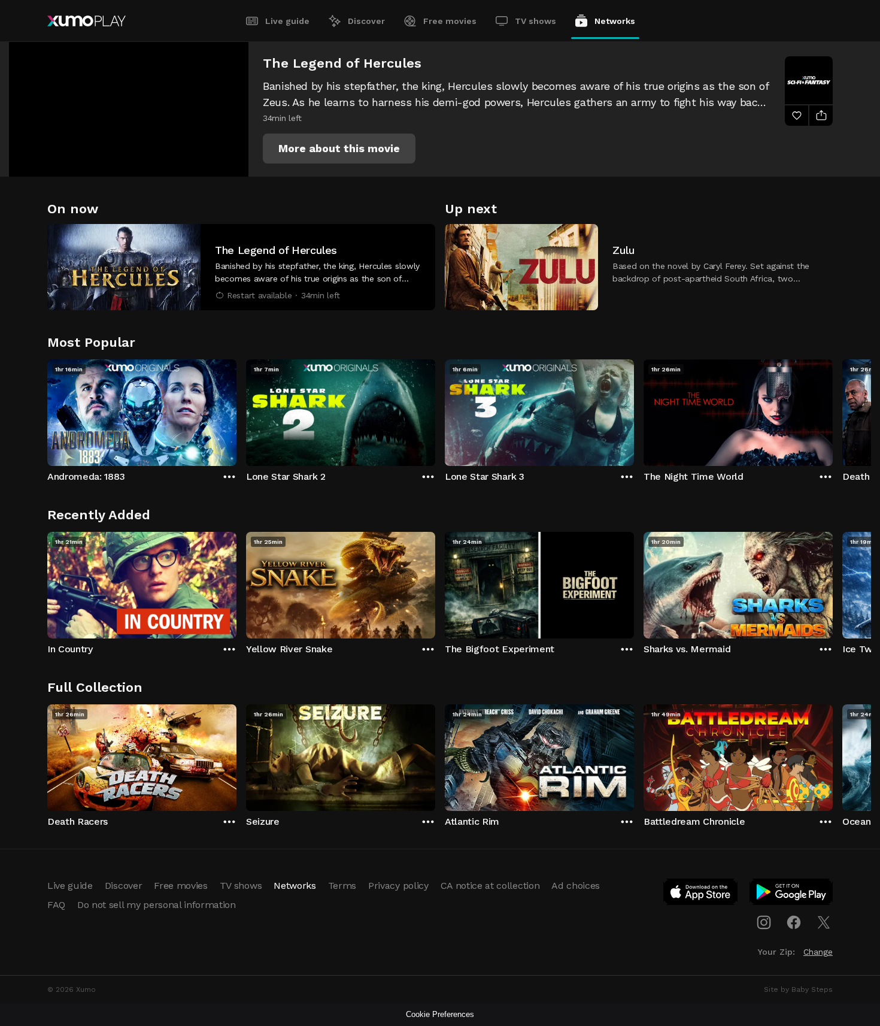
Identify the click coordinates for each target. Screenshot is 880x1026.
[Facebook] (794, 922)
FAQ (56, 904)
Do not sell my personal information (156, 904)
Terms (342, 885)
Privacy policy (398, 885)
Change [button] (818, 952)
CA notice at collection (490, 885)
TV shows (535, 21)
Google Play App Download (792, 894)
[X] (824, 922)
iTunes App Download (701, 894)
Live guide (287, 21)
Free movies (450, 21)
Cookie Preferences (440, 1014)
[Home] (86, 21)
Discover (366, 21)
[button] (339, 149)
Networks (614, 21)
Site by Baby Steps (798, 989)
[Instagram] (764, 922)
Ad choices (575, 885)
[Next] (832, 409)
